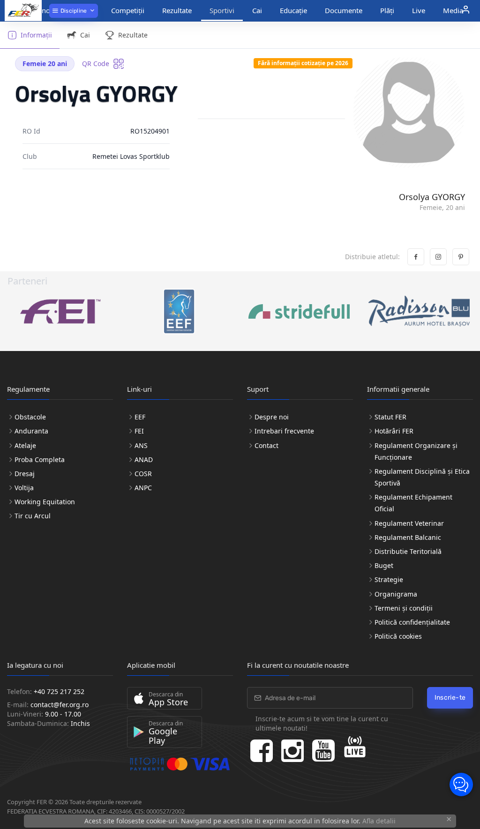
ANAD (144, 459)
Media (453, 10)
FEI (139, 430)
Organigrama (396, 594)
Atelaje (25, 445)
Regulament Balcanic (408, 537)
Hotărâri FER (394, 430)
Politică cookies (398, 636)
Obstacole (30, 416)
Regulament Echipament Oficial (413, 503)
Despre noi (272, 416)
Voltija (24, 487)
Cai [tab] (85, 34)
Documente (343, 10)
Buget (384, 565)
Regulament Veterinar (409, 523)
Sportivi (222, 10)
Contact (266, 445)
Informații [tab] (36, 34)
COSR (143, 473)
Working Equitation (45, 501)
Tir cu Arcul (33, 515)
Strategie (389, 579)
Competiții (127, 10)
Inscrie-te (450, 698)
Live (418, 10)
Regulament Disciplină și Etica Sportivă (422, 477)
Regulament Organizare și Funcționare (416, 451)
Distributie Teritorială (408, 551)
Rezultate (177, 10)
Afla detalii (379, 820)
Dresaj (25, 473)
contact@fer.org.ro (59, 704)
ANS (141, 445)
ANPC (143, 487)
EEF (140, 416)
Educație (293, 10)
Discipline (73, 10)
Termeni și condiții (404, 608)
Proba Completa (40, 459)
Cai (257, 10)
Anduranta (31, 430)
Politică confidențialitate (412, 622)
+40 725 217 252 (59, 691)
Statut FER (390, 416)
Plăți (387, 10)
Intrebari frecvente (284, 430)
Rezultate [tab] (133, 34)
